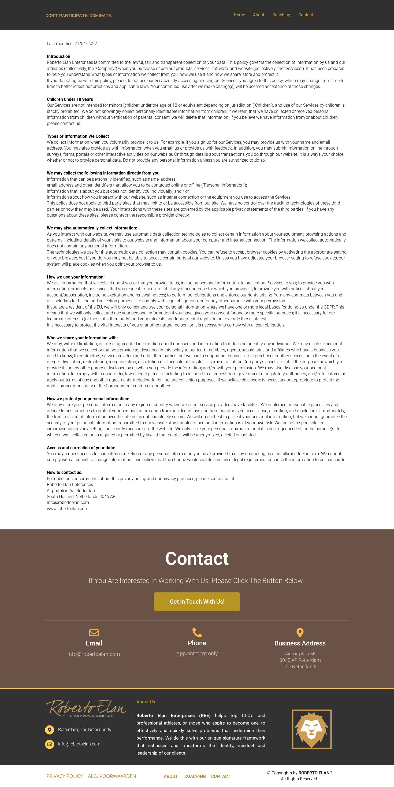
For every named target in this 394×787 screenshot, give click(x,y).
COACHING (195, 776)
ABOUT (171, 776)
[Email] (94, 632)
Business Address (300, 643)
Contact (305, 14)
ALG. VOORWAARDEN (112, 776)
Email (94, 643)
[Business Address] (300, 632)
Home (239, 14)
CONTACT (221, 776)
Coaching (281, 14)
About (258, 14)
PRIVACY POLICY (64, 776)
